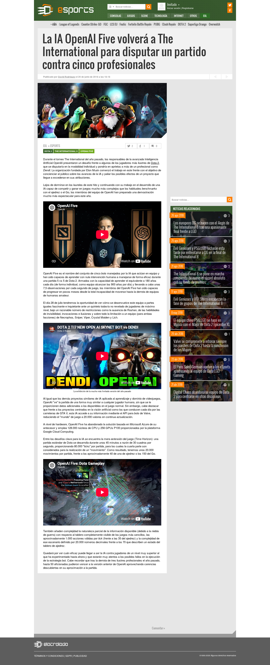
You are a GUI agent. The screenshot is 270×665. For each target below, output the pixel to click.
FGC (106, 24)
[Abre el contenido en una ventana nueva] (102, 207)
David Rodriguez (66, 76)
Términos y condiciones (49, 655)
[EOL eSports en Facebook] (224, 10)
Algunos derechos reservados (223, 655)
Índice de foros (53, 24)
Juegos (131, 16)
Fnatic (123, 24)
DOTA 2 (182, 24)
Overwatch (214, 24)
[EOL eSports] (69, 10)
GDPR (68, 655)
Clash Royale (169, 24)
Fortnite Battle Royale (140, 24)
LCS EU (113, 24)
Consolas (115, 16)
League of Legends (69, 24)
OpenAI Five (86, 151)
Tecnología (160, 16)
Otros (193, 16)
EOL (205, 16)
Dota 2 (155, 163)
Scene (144, 16)
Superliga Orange (197, 24)
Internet (178, 16)
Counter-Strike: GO (91, 24)
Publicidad (80, 655)
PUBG (157, 24)
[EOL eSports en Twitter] (224, 5)
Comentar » (158, 628)
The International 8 (66, 151)
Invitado (172, 4)
